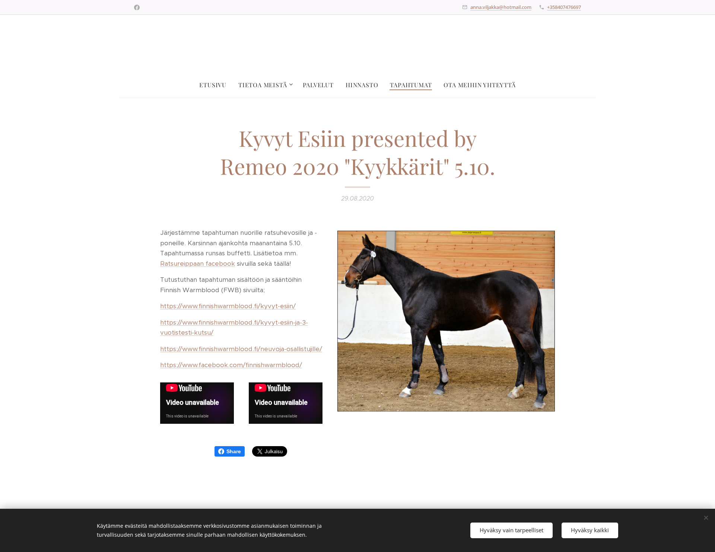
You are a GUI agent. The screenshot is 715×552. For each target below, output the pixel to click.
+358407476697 (564, 7)
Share (233, 451)
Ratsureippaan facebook (197, 263)
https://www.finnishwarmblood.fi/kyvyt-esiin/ (228, 306)
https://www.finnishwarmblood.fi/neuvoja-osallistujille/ (241, 349)
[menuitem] (215, 85)
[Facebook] (137, 7)
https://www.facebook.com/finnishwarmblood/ (231, 365)
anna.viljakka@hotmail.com (500, 7)
